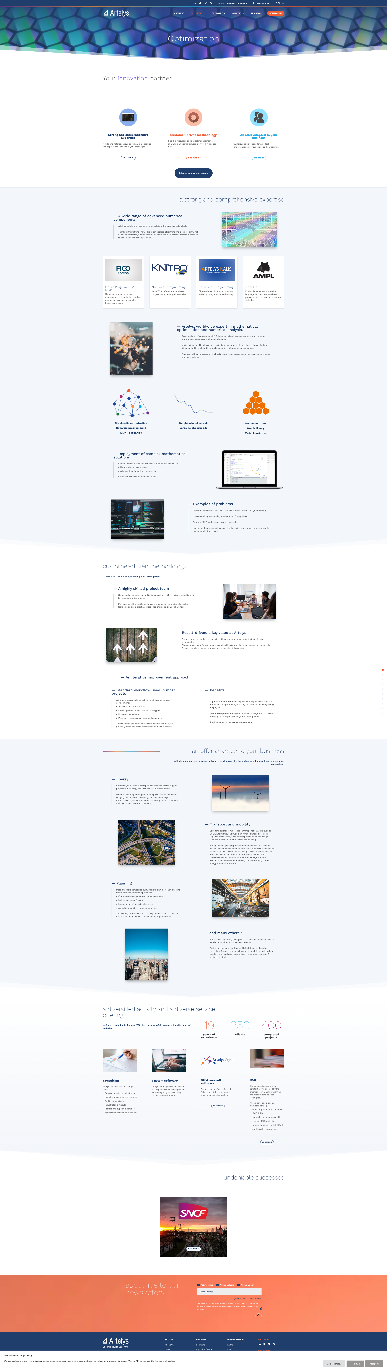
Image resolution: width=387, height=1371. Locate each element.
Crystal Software (204, 1349)
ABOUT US (179, 13)
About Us (169, 1345)
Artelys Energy (247, 1285)
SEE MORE (128, 158)
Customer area (262, 3)
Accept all (374, 1364)
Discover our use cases (193, 173)
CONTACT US (275, 13)
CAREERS (242, 3)
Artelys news (207, 1285)
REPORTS (231, 3)
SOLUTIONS (196, 13)
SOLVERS (236, 13)
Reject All (355, 1364)
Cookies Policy (334, 1364)
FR (283, 3)
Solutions (200, 1345)
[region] (193, 1361)
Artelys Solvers (227, 1285)
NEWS (221, 3)
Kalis (229, 1349)
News (167, 1349)
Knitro (230, 1345)
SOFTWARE (217, 13)
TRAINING (255, 13)
